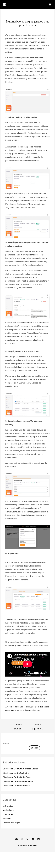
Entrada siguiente (37, 725)
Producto (7, 818)
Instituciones (8, 810)
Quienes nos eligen (11, 823)
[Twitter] (27, 839)
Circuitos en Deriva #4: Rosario (16, 786)
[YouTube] (16, 839)
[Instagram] (22, 839)
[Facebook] (33, 839)
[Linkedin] (38, 839)
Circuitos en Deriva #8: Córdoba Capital (20, 769)
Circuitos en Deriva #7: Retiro (16, 773)
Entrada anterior (17, 725)
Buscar (6, 743)
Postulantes (8, 814)
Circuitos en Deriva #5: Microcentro (18, 781)
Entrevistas (8, 806)
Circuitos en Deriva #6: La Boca (16, 777)
